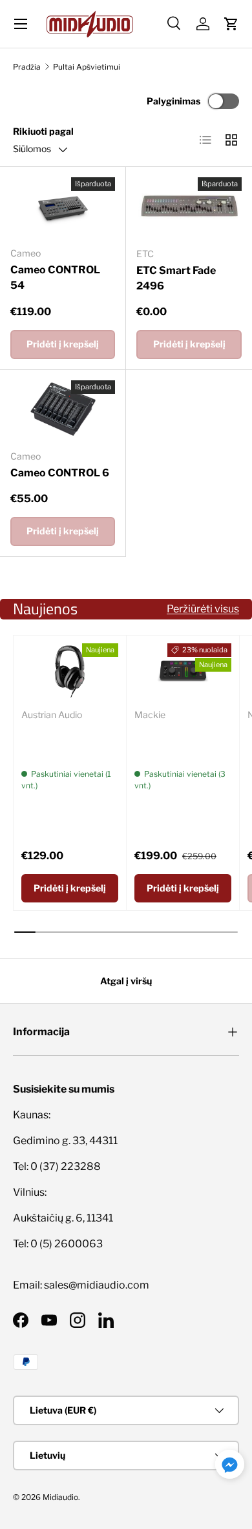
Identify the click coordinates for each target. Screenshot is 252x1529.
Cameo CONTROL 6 (59, 473)
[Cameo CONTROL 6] (62, 410)
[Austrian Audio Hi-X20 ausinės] (69, 670)
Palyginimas (173, 100)
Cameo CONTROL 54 (55, 277)
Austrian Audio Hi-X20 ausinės (66, 740)
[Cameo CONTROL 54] (62, 207)
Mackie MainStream (165, 740)
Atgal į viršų (126, 980)
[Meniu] (20, 24)
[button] (231, 24)
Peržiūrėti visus (203, 609)
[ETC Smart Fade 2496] (189, 207)
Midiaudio (60, 1497)
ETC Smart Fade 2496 (176, 278)
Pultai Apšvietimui (86, 67)
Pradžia (27, 67)
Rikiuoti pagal (43, 131)
